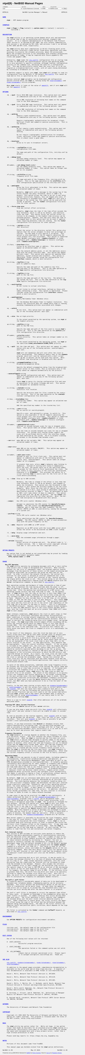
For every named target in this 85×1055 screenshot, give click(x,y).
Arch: (45, 6)
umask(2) (45, 85)
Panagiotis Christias (57, 1053)
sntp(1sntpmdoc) (15, 687)
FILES (5, 924)
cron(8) (36, 798)
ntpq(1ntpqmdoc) (56, 80)
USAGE (5, 561)
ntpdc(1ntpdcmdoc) (14, 82)
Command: (6, 6)
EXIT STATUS (7, 935)
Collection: (53, 6)
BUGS (4, 1023)
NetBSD (28, 1053)
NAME (4, 17)
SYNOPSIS (6, 25)
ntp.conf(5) (33, 60)
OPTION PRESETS (8, 550)
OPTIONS (5, 92)
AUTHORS (5, 1004)
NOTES (5, 1040)
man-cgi (48, 1053)
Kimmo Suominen (36, 1053)
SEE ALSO (6, 959)
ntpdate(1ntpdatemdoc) (58, 685)
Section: (24, 6)
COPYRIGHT (6, 1012)
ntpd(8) (13, 689)
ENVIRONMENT (7, 916)
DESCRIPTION (7, 34)
